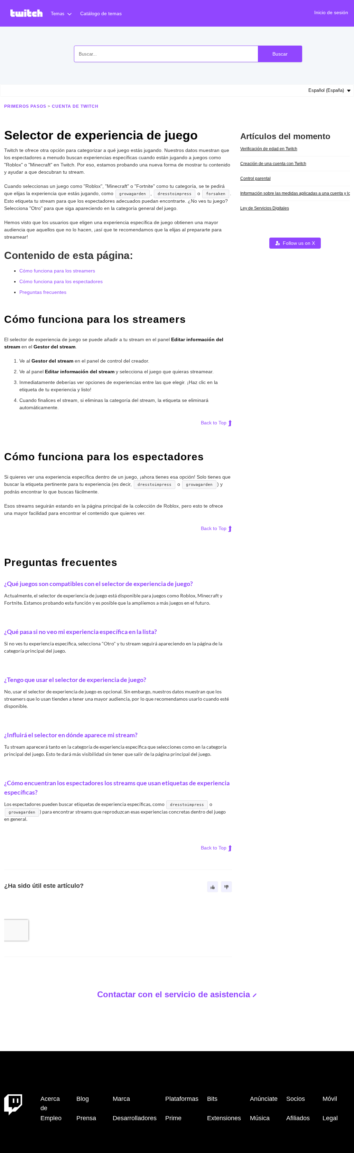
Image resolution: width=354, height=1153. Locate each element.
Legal (330, 1118)
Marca (121, 1098)
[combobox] (188, 54)
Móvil (330, 1098)
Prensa (86, 1118)
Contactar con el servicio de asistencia (173, 994)
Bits (212, 1098)
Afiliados (298, 1118)
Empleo (51, 1118)
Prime (173, 1118)
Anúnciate (264, 1098)
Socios (295, 1098)
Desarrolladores (135, 1118)
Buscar (280, 54)
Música (260, 1118)
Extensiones (224, 1118)
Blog (82, 1098)
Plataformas (181, 1098)
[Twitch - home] (13, 1104)
